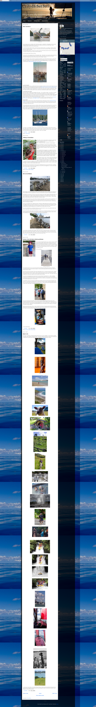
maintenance (61, 89)
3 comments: (26, 328)
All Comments (63, 60)
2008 (61, 177)
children (29, 169)
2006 (61, 180)
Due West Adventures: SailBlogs (69, 85)
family (61, 83)
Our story (69, 124)
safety (29, 133)
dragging (61, 81)
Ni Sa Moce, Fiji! (70, 98)
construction (61, 78)
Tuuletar (69, 133)
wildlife (61, 98)
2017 (61, 143)
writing (63, 98)
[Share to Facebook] (33, 131)
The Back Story (37, 20)
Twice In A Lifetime (69, 136)
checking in (63, 75)
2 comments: (26, 234)
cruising (26, 133)
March (63, 162)
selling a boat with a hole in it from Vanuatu (35, 61)
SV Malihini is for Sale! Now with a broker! (70, 75)
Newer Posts (25, 693)
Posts (62, 58)
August (63, 156)
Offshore (61, 68)
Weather (61, 71)
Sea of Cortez (63, 70)
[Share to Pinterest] (34, 131)
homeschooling (33, 329)
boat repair (64, 72)
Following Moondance (69, 97)
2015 (61, 146)
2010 (61, 175)
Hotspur (69, 107)
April (62, 161)
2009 (61, 176)
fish (65, 83)
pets (60, 91)
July (62, 157)
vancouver (61, 97)
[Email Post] (29, 168)
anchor (65, 71)
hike (65, 86)
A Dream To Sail (70, 68)
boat (60, 72)
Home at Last (69, 119)
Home (24, 20)
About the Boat (45, 20)
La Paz (62, 66)
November (63, 152)
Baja (65, 63)
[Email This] (30, 131)
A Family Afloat (70, 73)
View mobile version (40, 695)
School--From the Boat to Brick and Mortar (33, 239)
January (63, 172)
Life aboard (63, 66)
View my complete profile (63, 34)
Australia (26, 169)
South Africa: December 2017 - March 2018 (70, 129)
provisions (64, 91)
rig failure (64, 92)
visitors (65, 97)
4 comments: (26, 168)
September (63, 154)
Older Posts (54, 693)
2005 (61, 181)
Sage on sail (69, 118)
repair (60, 92)
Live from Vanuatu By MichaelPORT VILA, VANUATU (70, 114)
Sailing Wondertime (69, 123)
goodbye (61, 85)
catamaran (61, 73)
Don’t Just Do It (26, 26)
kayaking (61, 88)
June (62, 158)
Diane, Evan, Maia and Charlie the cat (66, 28)
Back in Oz (25, 333)
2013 (61, 148)
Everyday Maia (70, 90)
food (60, 84)
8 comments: (26, 690)
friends (64, 84)
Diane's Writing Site (63, 36)
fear (63, 83)
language (32, 169)
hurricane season (63, 87)
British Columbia (63, 64)
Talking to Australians (28, 137)
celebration (62, 74)
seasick (61, 95)
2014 (61, 147)
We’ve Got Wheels (27, 173)
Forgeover (69, 102)
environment (62, 82)
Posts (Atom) (29, 698)
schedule (64, 94)
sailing (61, 94)
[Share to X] (32, 131)
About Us (29, 20)
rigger (60, 93)
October (63, 153)
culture (61, 80)
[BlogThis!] (31, 131)
